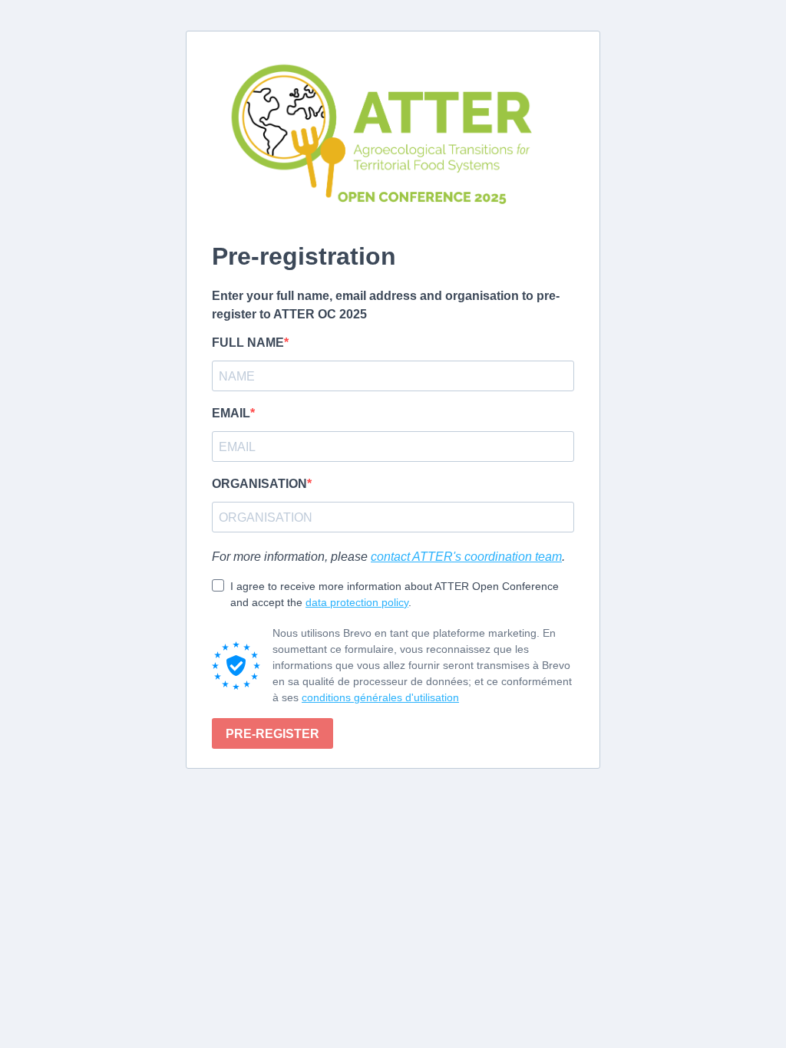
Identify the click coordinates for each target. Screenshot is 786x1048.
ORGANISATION (259, 483)
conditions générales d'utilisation (380, 697)
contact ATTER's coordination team (466, 556)
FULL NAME (248, 342)
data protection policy (356, 602)
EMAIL (231, 413)
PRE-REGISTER (272, 733)
